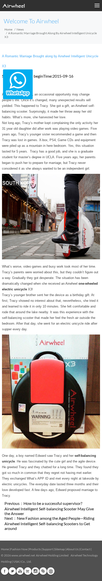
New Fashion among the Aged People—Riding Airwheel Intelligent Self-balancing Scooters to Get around (49, 523)
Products (35, 549)
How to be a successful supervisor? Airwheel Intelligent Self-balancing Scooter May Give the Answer (49, 508)
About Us (72, 549)
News (20, 29)
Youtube (20, 571)
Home (8, 29)
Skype (43, 571)
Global (50, 571)
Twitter (12, 571)
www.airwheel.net (23, 555)
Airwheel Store (27, 571)
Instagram (35, 571)
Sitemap (59, 549)
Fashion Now (18, 549)
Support (47, 549)
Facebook (4, 571)
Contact (85, 549)
